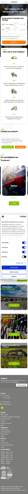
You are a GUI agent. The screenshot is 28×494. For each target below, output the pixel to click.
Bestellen (5, 2)
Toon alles (14, 203)
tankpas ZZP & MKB (5, 432)
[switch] (24, 247)
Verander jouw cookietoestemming (17, 490)
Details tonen (19, 263)
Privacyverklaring (15, 488)
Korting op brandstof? (6, 419)
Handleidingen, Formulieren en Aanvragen (10, 416)
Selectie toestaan (14, 272)
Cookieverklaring (4, 490)
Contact (2, 425)
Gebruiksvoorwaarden (6, 488)
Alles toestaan (14, 267)
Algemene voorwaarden (6, 423)
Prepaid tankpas (4, 434)
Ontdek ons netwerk (7, 147)
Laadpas (2, 436)
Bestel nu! (14, 42)
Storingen (3, 421)
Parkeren (3, 447)
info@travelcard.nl (7, 404)
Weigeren (14, 276)
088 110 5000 (6, 402)
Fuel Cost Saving (4, 442)
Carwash (3, 440)
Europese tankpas (5, 429)
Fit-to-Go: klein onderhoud (7, 445)
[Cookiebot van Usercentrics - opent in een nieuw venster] (20, 217)
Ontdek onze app (20, 147)
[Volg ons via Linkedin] (2, 407)
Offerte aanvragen (22, 385)
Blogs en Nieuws (4, 414)
